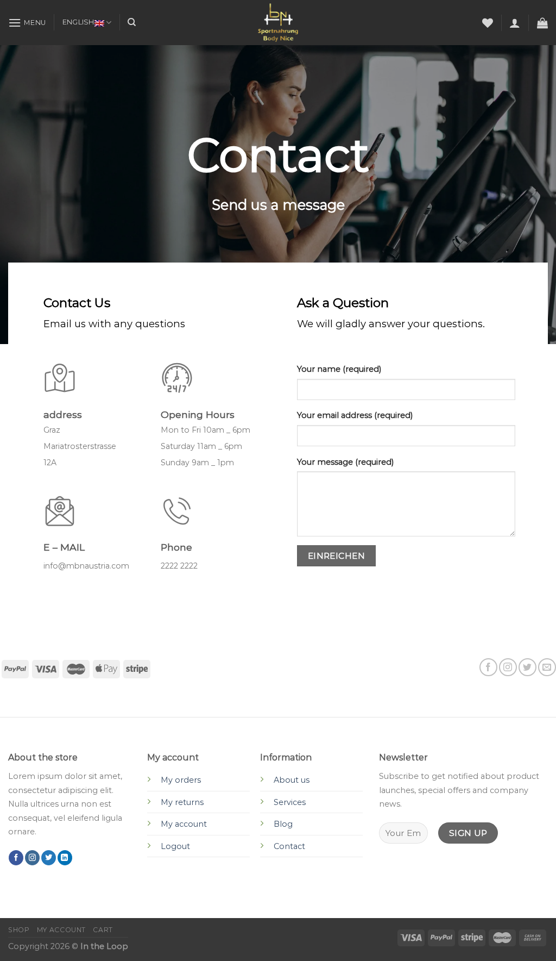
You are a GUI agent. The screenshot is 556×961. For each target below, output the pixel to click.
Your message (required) (345, 462)
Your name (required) (339, 369)
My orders (181, 780)
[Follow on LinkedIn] (65, 857)
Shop (18, 930)
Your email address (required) (355, 415)
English (78, 22)
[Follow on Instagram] (508, 667)
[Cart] (542, 23)
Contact (289, 846)
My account (184, 824)
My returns (182, 802)
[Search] (132, 22)
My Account (61, 930)
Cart (102, 930)
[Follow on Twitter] (527, 667)
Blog (283, 824)
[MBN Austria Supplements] (278, 22)
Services (290, 802)
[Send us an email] (547, 667)
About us (291, 780)
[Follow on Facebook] (488, 667)
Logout (175, 846)
